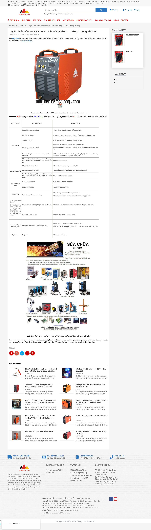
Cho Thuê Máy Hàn (84, 20)
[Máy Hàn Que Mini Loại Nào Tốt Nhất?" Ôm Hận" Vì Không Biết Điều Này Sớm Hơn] (16, 420)
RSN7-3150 (130, 51)
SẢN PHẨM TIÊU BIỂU (55, 465)
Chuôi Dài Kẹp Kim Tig (78, 473)
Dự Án (116, 20)
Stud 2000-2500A (132, 35)
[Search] (101, 10)
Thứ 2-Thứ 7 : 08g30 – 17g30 (91, 457)
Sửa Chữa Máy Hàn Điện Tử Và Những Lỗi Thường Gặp (105, 483)
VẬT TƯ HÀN (75, 465)
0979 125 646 (43, 5)
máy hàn (15, 38)
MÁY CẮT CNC (68, 20)
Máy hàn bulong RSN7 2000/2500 (54, 471)
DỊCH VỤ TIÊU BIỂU (102, 465)
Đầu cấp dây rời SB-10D (79, 478)
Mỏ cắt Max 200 (76, 481)
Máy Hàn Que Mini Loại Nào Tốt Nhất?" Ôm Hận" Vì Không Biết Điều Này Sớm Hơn (40, 418)
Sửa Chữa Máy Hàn (103, 20)
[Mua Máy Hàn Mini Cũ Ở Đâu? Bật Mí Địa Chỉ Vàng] (67, 435)
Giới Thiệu (26, 20)
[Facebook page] (111, 499)
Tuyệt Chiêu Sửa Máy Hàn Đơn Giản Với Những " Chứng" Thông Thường (54, 26)
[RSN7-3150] (119, 57)
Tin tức (124, 20)
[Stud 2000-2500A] (119, 40)
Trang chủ (14, 20)
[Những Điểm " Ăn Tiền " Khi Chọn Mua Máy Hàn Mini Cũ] (67, 388)
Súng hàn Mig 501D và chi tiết (81, 475)
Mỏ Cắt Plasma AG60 (78, 470)
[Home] (24, 12)
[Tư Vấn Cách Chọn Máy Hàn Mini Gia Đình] (67, 420)
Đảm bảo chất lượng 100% (56, 457)
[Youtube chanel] (115, 499)
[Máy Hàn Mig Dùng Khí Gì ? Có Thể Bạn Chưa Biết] (67, 373)
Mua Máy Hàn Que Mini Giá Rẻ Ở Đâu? (39, 431)
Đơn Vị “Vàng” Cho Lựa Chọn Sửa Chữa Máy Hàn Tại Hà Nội (106, 478)
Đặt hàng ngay (120, 457)
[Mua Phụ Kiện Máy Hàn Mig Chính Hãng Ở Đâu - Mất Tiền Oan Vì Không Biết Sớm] (16, 373)
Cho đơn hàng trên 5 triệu (22, 457)
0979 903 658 (73, 510)
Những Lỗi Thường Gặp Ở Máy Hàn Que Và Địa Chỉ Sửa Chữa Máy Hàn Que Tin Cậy (40, 402)
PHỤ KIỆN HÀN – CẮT (52, 20)
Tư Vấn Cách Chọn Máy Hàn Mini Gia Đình (92, 416)
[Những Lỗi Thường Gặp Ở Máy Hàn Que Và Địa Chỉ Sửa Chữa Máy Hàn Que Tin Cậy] (16, 404)
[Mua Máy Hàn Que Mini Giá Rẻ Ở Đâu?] (16, 435)
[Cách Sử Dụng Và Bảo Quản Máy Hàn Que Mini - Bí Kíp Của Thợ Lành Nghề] (67, 404)
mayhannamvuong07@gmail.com (22, 5)
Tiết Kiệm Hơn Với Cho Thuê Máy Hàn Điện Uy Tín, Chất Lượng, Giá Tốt (105, 472)
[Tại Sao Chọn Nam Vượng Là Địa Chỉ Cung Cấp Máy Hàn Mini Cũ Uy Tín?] (16, 388)
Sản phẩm (37, 20)
